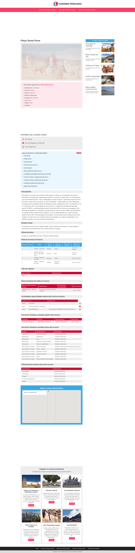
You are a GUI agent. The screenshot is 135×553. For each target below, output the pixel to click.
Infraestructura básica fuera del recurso (34, 183)
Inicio (37, 548)
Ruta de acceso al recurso (31, 165)
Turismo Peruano (70, 4)
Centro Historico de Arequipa (31, 525)
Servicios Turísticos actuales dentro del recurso (36, 177)
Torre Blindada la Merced (72, 490)
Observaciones (28, 161)
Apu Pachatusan (72, 525)
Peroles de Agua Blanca (93, 76)
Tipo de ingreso (28, 168)
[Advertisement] (67, 23)
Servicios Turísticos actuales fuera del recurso (36, 180)
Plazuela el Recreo (51, 490)
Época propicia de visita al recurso (33, 171)
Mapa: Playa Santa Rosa (30, 186)
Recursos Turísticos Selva (87, 10)
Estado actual (27, 158)
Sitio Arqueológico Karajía (51, 525)
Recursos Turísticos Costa (47, 10)
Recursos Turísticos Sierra (67, 10)
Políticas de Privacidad (93, 548)
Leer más (31, 505)
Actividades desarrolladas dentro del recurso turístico (37, 174)
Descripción (27, 155)
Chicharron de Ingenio (92, 65)
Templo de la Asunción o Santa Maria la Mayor (31, 491)
